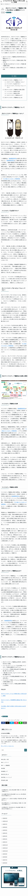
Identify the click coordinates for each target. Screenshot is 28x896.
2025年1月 (5, 842)
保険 (4, 768)
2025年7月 (5, 824)
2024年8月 (5, 857)
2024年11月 (5, 848)
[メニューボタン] (1, 1)
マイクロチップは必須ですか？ (14, 83)
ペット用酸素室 (6, 765)
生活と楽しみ (9, 12)
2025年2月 (5, 839)
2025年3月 (5, 836)
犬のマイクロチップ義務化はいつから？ (16, 82)
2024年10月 (5, 851)
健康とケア (5, 771)
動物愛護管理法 (13, 158)
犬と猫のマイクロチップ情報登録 (11, 178)
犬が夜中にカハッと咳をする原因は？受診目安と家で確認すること (14, 799)
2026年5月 (5, 818)
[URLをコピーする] (25, 723)
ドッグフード (6, 762)
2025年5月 (5, 830)
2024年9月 (5, 854)
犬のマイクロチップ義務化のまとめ (13, 97)
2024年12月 (5, 845)
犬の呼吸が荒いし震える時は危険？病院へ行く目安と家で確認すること (14, 790)
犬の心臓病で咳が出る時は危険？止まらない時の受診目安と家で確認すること (14, 795)
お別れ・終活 (6, 759)
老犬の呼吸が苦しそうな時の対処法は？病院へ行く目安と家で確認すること (14, 803)
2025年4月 (5, 833)
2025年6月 (5, 827)
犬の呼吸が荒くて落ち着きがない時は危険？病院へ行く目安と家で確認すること (14, 808)
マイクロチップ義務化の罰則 (13, 93)
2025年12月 (5, 821)
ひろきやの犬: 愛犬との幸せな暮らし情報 (14, 1)
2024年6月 (5, 863)
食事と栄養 (5, 780)
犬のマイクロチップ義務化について (13, 80)
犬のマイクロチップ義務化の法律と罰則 (14, 89)
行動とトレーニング (7, 777)
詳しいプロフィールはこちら (7, 746)
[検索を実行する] (25, 750)
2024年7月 (5, 860)
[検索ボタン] (27, 1)
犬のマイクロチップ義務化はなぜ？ (15, 95)
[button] (3, 723)
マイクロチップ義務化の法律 (13, 91)
